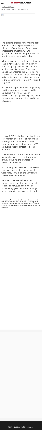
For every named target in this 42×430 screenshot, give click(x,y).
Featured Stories (8, 7)
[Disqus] (21, 240)
